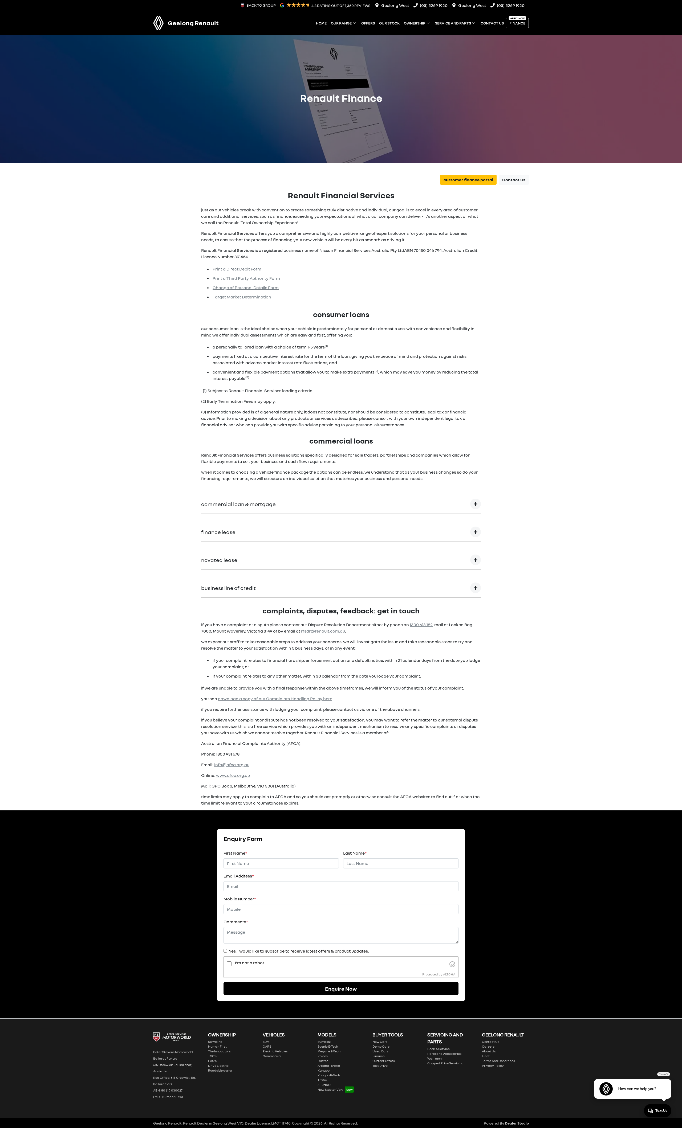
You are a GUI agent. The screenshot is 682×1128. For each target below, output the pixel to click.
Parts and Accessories (444, 1054)
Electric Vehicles (275, 1051)
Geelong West (395, 5)
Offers (368, 23)
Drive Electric (218, 1066)
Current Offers (383, 1061)
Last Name (355, 853)
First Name (235, 853)
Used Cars (380, 1051)
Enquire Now (341, 988)
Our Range (341, 23)
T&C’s (212, 1056)
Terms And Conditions (498, 1061)
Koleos (323, 1056)
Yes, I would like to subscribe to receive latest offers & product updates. (299, 951)
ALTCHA (449, 974)
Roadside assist (220, 1070)
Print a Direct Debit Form (237, 269)
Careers (488, 1046)
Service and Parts (453, 23)
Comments (236, 921)
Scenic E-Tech (328, 1046)
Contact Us (492, 23)
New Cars (379, 1042)
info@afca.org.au (231, 764)
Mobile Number (240, 898)
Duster (323, 1061)
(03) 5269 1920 (434, 5)
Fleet (486, 1056)
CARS (267, 1046)
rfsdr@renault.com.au (323, 631)
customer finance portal (468, 179)
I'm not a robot (249, 962)
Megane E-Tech (329, 1051)
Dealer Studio (517, 1123)
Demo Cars (380, 1046)
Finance (517, 23)
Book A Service (438, 1049)
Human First (217, 1046)
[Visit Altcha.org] (452, 963)
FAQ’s (212, 1061)
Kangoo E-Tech (329, 1075)
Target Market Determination (242, 297)
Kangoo (324, 1070)
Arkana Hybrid (329, 1066)
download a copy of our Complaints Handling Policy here (275, 698)
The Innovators (219, 1051)
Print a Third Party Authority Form (246, 278)
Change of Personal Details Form (246, 287)
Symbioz (324, 1042)
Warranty (434, 1058)
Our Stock (389, 23)
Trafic (322, 1080)
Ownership (414, 23)
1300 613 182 (421, 624)
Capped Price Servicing (445, 1063)
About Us (489, 1051)
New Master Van (330, 1090)
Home (321, 23)
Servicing (215, 1042)
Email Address (239, 876)
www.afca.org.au (233, 775)
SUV (266, 1042)
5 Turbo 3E (325, 1085)
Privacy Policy (493, 1066)
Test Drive (380, 1066)
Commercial (272, 1056)
